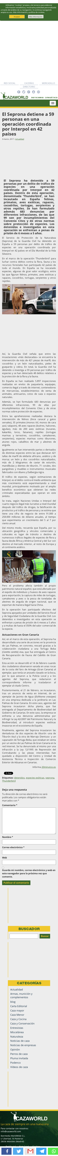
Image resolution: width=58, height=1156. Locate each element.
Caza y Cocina (18, 1019)
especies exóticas (35, 777)
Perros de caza (19, 1054)
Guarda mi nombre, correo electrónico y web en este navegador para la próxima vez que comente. (28, 873)
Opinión (15, 1049)
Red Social (9, 83)
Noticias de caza (20, 1040)
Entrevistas (16, 1027)
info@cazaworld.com (11, 1131)
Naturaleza (16, 1036)
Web (4, 857)
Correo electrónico (13, 847)
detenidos (19, 777)
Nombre (7, 837)
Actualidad (19, 139)
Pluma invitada (19, 1058)
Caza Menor (17, 1014)
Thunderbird (9, 780)
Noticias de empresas (23, 1045)
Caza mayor (17, 1010)
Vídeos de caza (19, 1067)
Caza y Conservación (22, 1023)
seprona (49, 777)
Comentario (9, 805)
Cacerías (29, 83)
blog (12, 1001)
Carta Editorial (18, 1006)
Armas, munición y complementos (21, 995)
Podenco (15, 1062)
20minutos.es (49, 767)
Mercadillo (48, 83)
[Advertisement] (29, 51)
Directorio (29, 86)
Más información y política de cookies (28, 12)
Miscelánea (17, 1032)
